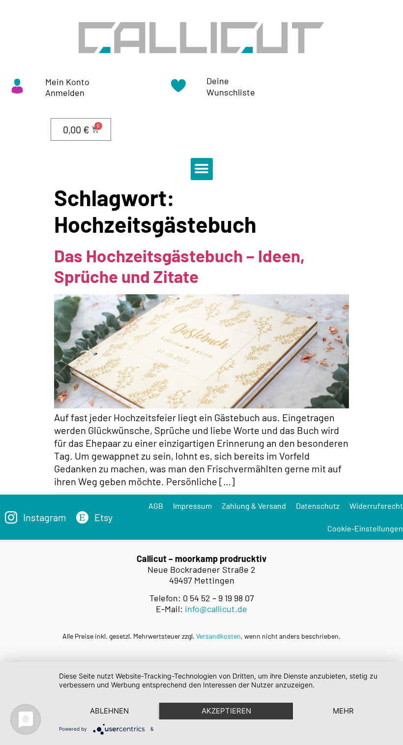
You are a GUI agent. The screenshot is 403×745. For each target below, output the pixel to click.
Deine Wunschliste (230, 86)
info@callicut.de (216, 608)
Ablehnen (109, 710)
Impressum (192, 505)
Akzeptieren (226, 710)
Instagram (44, 517)
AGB (155, 505)
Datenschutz (318, 505)
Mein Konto (67, 81)
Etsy (103, 517)
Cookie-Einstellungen (365, 528)
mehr (343, 710)
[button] (202, 169)
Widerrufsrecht (376, 505)
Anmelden (65, 92)
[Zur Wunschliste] (178, 89)
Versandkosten (218, 636)
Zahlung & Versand (254, 505)
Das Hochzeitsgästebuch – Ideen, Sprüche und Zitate (179, 265)
